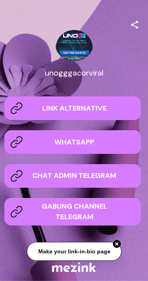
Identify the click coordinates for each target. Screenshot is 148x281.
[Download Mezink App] (74, 267)
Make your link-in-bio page (74, 251)
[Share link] (134, 24)
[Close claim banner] (117, 244)
